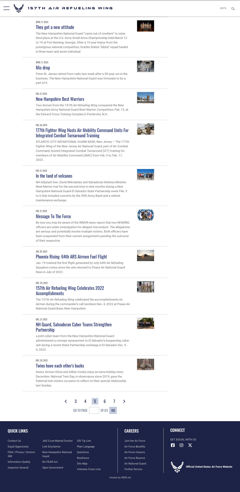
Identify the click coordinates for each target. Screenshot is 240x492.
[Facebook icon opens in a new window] (173, 445)
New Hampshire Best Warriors (60, 99)
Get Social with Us (183, 439)
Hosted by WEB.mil (120, 477)
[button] (5, 8)
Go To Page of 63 (90, 410)
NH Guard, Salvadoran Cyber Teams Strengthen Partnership (74, 327)
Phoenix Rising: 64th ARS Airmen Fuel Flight (71, 256)
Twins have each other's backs (60, 365)
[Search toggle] (234, 8)
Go (113, 410)
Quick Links (18, 431)
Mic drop (43, 67)
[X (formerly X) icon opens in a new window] (190, 445)
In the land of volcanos (54, 175)
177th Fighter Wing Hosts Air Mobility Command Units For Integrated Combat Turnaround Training (82, 133)
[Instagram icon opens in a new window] (181, 445)
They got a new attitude (55, 27)
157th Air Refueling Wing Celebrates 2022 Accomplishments (70, 290)
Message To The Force (53, 216)
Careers (131, 431)
